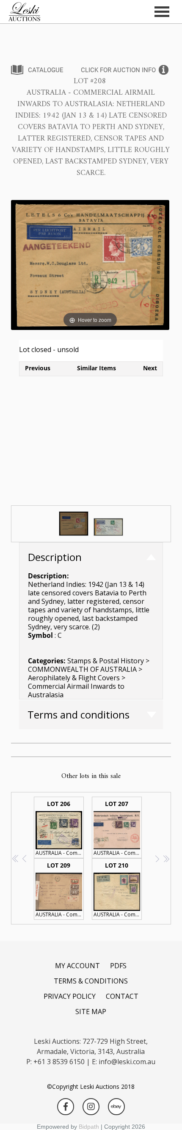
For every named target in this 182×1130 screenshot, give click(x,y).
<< (15, 858)
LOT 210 (118, 889)
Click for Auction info (118, 70)
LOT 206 (60, 828)
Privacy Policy (70, 996)
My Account (77, 965)
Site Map (90, 1011)
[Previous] (28, 265)
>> (166, 858)
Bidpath (89, 1126)
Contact (122, 996)
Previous (37, 368)
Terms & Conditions (91, 981)
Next (150, 368)
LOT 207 (118, 828)
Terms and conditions (79, 714)
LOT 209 (60, 889)
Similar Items (96, 368)
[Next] (152, 265)
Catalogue (45, 70)
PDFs (118, 965)
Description (55, 557)
